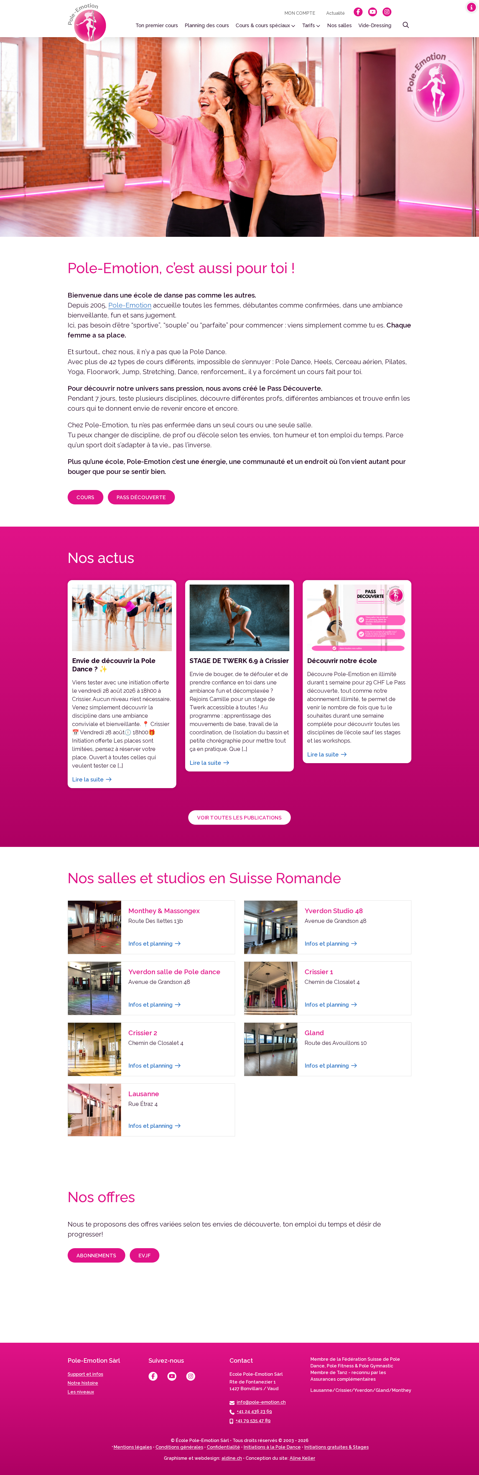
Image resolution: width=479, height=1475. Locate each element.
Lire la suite (88, 779)
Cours (86, 497)
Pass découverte (141, 497)
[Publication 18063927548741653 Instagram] (335, 1313)
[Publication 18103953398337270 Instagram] (430, 1313)
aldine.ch (231, 1458)
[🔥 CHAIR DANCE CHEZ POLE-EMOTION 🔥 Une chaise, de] (144, 1313)
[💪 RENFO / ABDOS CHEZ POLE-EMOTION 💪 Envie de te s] (239, 1313)
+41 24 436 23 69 (254, 1411)
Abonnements (96, 1255)
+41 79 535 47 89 (253, 1420)
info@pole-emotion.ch (261, 1402)
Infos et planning (150, 943)
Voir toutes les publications (239, 818)
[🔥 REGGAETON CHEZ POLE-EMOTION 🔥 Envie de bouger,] (48, 1313)
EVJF (145, 1255)
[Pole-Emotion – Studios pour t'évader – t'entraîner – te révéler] (89, 24)
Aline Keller (302, 1458)
